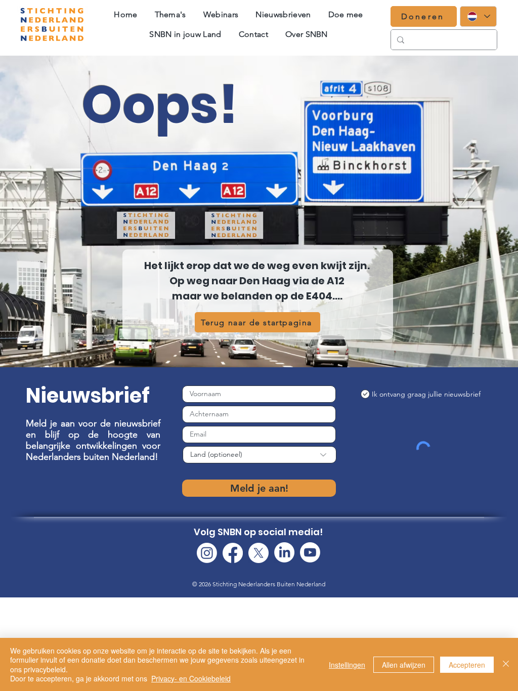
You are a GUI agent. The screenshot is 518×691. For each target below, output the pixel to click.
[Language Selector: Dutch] (478, 16)
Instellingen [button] (347, 665)
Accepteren (467, 665)
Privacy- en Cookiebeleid (191, 678)
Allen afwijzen (403, 665)
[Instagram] (207, 553)
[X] (258, 553)
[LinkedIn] (284, 552)
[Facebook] (233, 553)
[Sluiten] (506, 664)
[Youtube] (310, 552)
